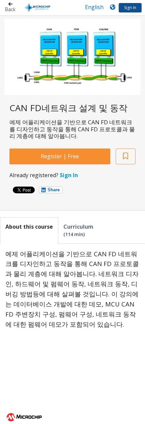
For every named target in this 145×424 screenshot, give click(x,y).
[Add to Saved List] (126, 156)
